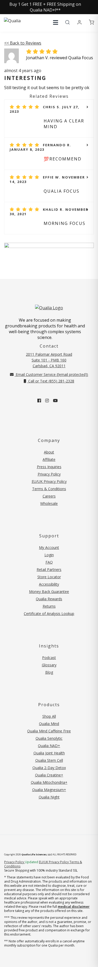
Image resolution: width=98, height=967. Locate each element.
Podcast (49, 657)
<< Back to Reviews (22, 43)
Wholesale (49, 503)
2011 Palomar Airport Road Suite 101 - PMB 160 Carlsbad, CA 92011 (49, 360)
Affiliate (49, 459)
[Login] (79, 22)
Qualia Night (49, 797)
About (49, 452)
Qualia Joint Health (49, 752)
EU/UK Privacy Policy (49, 481)
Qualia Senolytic (49, 738)
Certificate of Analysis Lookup (49, 613)
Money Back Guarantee (49, 591)
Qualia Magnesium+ (49, 789)
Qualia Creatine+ (49, 774)
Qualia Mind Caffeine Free (49, 730)
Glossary (49, 664)
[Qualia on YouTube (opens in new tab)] (55, 400)
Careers (49, 496)
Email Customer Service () (51, 374)
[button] (55, 22)
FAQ (49, 562)
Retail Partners (49, 569)
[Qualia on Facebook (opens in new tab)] (39, 400)
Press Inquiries (49, 466)
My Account (49, 547)
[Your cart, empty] (91, 22)
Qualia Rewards (49, 598)
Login (49, 554)
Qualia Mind (49, 723)
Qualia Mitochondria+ (49, 782)
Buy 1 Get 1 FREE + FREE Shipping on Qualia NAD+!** (45, 7)
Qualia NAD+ (49, 745)
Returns (49, 606)
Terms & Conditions (49, 488)
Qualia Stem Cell (49, 760)
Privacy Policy (49, 474)
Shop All (49, 716)
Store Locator (49, 576)
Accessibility (49, 584)
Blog (49, 672)
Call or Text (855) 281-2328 (50, 381)
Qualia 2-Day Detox (49, 767)
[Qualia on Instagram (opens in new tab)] (47, 400)
